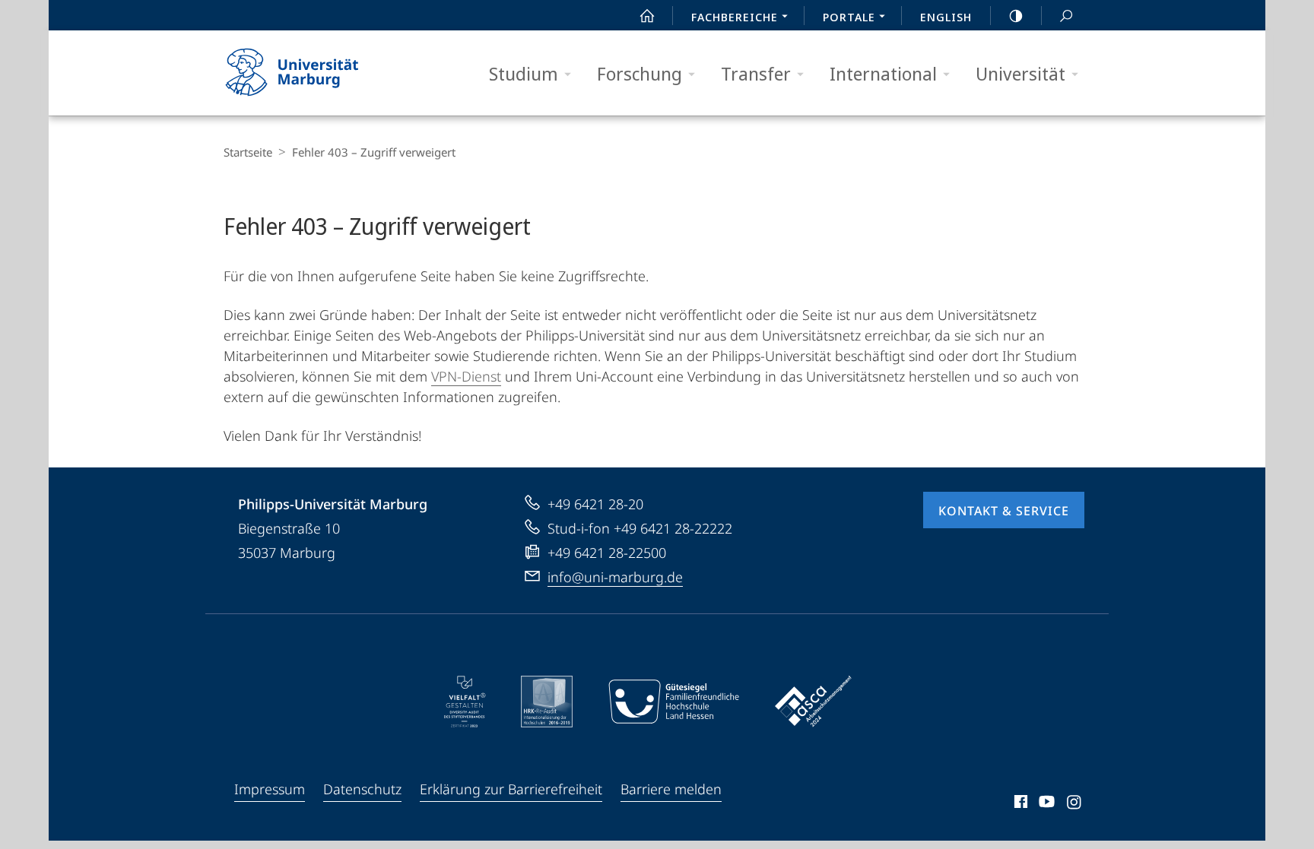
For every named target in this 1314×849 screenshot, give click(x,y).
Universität (1020, 73)
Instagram (1074, 804)
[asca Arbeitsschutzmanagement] (813, 701)
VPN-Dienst (466, 376)
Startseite (248, 152)
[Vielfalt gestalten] (465, 701)
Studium (523, 73)
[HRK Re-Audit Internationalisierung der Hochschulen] (547, 701)
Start (647, 15)
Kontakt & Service (1003, 510)
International (883, 73)
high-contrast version (1016, 15)
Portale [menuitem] (849, 16)
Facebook (1019, 804)
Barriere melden (671, 789)
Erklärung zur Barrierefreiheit (511, 789)
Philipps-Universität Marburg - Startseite (319, 73)
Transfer (756, 73)
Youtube (1045, 804)
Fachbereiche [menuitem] (734, 16)
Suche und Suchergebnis (1066, 15)
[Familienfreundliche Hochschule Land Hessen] (673, 701)
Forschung (639, 73)
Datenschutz (362, 789)
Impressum (269, 789)
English (946, 16)
